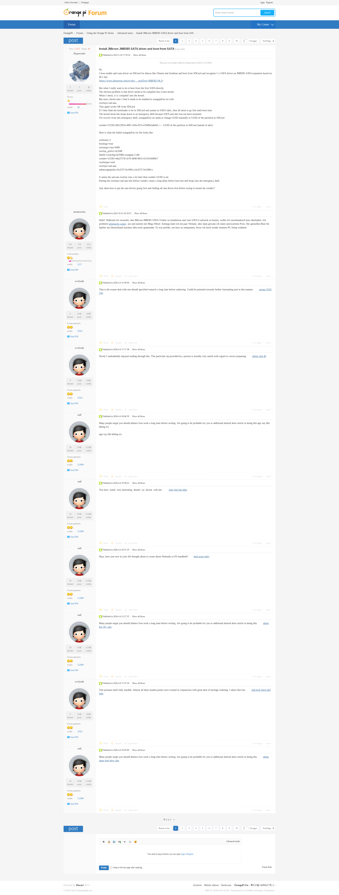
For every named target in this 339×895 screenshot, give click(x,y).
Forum (71, 24)
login (262, 2)
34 (70, 447)
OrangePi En (241, 885)
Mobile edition (211, 885)
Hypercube (79, 53)
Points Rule (267, 867)
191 (70, 244)
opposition (133, 276)
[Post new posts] (74, 41)
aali (79, 415)
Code (130, 841)
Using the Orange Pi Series (100, 33)
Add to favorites (71, 2)
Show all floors (139, 55)
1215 (89, 244)
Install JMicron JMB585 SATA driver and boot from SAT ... (166, 33)
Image (114, 841)
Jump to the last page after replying (127, 867)
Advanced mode (233, 841)
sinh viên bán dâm (178, 490)
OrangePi (68, 33)
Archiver (197, 885)
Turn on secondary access (274, 2)
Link (119, 841)
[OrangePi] (87, 16)
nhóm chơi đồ (259, 356)
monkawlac (79, 212)
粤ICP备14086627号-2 (262, 885)
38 (89, 87)
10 (237, 41)
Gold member (73, 254)
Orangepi (85, 2)
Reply (105, 206)
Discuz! (80, 885)
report (268, 206)
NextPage (267, 41)
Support (118, 276)
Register (269, 2)
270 (79, 244)
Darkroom (226, 885)
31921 (80, 331)
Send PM (74, 113)
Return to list (164, 41)
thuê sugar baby (201, 556)
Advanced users (125, 33)
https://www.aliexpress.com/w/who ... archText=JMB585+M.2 (131, 80)
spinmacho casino (117, 224)
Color (109, 841)
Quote (125, 841)
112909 (80, 464)
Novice (70, 97)
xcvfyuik (79, 281)
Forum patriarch (74, 323)
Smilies (135, 841)
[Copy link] (180, 49)
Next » (169, 819)
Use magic (257, 206)
